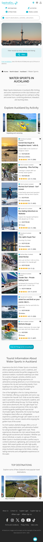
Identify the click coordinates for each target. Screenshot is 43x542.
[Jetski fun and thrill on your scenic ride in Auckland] (10, 306)
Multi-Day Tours (18, 133)
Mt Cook (15, 499)
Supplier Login (23, 511)
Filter (23, 55)
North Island (14, 71)
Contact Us (13, 511)
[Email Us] (35, 539)
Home (6, 71)
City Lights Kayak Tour (27, 237)
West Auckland (24, 164)
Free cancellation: (7, 61)
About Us (5, 511)
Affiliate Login (16, 514)
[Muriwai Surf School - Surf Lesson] (10, 194)
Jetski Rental (23, 257)
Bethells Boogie (24, 324)
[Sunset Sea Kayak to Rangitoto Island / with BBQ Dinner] (10, 149)
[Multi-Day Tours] (27, 114)
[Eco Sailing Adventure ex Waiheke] (10, 218)
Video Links (34, 525)
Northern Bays (24, 254)
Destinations (12, 8)
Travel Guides (33, 12)
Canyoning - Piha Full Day (28, 167)
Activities (33, 8)
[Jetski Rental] (10, 261)
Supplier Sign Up (35, 511)
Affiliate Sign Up (27, 514)
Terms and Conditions (12, 525)
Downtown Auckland (25, 139)
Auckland (23, 71)
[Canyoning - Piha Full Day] (10, 172)
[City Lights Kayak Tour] (10, 241)
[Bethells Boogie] (10, 330)
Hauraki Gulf (23, 208)
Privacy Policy (25, 525)
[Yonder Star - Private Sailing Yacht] (10, 283)
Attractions (12, 12)
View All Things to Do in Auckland (21, 347)
